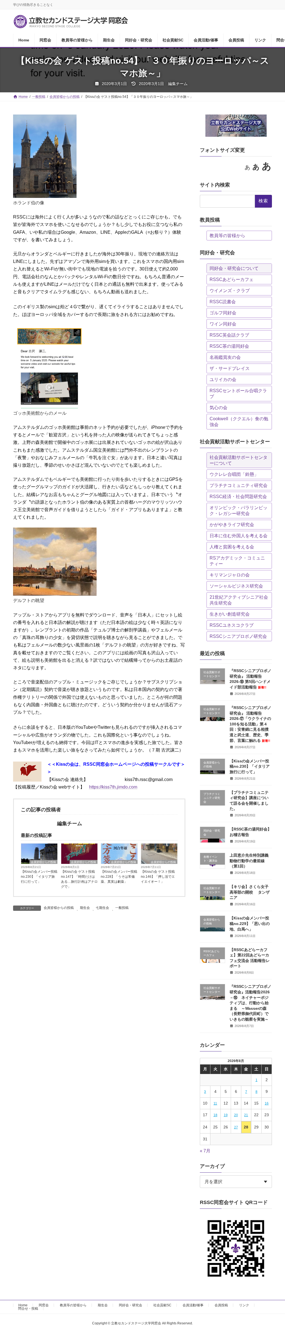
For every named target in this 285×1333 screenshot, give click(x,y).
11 (215, 1104)
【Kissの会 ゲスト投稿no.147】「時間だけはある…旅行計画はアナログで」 (79, 879)
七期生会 (102, 908)
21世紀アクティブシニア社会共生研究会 (239, 600)
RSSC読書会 (223, 301)
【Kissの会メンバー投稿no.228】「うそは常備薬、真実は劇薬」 (119, 877)
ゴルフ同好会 (223, 312)
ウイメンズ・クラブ (230, 290)
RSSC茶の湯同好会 (229, 346)
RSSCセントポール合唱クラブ (238, 393)
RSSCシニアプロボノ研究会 (238, 636)
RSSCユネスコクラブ (232, 625)
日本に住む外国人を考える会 (238, 535)
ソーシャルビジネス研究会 (236, 586)
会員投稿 (221, 1305)
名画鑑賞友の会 (225, 357)
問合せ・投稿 (28, 1308)
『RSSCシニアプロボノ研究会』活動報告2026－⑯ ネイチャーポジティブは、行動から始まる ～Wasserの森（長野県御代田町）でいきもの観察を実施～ (250, 1003)
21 (246, 1115)
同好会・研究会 (130, 1305)
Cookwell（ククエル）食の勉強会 (239, 421)
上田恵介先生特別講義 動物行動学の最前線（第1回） (251, 860)
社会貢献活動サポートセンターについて (238, 460)
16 (267, 1104)
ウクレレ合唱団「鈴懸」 (234, 474)
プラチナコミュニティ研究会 (238, 485)
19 (226, 1115)
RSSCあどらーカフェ (232, 279)
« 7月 (205, 1150)
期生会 (85, 908)
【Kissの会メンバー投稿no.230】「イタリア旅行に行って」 (39, 877)
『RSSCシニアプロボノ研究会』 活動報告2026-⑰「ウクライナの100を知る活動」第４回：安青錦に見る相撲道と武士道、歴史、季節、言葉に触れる (250, 724)
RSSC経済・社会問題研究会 (238, 496)
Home (23, 1305)
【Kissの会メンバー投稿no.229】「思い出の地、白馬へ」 (250, 923)
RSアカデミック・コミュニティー (237, 561)
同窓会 (44, 1305)
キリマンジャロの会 (230, 575)
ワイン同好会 (223, 324)
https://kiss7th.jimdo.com (113, 787)
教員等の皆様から (227, 235)
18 (215, 1115)
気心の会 (218, 407)
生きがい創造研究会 (230, 614)
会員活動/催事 (193, 1305)
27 (236, 1127)
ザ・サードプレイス (230, 368)
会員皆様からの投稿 (43, 862)
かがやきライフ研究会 (232, 524)
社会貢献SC (162, 1305)
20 (236, 1115)
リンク (244, 1305)
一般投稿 (122, 908)
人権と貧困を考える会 (232, 546)
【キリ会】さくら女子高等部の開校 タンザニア (250, 892)
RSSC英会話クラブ (229, 335)
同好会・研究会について (234, 268)
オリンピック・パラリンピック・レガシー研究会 (238, 510)
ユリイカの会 (223, 379)
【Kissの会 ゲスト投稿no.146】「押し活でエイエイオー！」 (158, 877)
